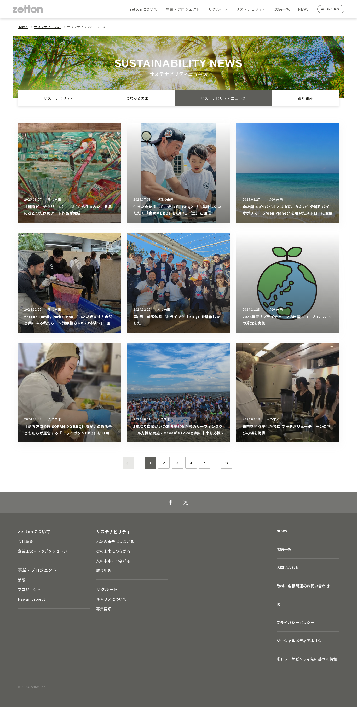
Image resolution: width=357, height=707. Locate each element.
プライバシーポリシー (296, 622)
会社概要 (25, 541)
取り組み (305, 98)
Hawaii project (31, 599)
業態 (21, 579)
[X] (186, 502)
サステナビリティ (251, 9)
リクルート (218, 9)
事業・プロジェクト (183, 9)
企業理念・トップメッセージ (42, 551)
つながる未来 (137, 98)
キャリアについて (111, 599)
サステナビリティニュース (223, 98)
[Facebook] (170, 502)
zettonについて (143, 9)
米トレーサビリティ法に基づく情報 (307, 659)
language (333, 9)
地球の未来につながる (115, 541)
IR (278, 604)
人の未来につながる (113, 560)
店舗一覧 (282, 9)
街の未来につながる (113, 551)
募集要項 (103, 608)
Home (23, 27)
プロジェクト (29, 589)
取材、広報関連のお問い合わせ (303, 585)
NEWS (303, 9)
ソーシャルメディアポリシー (301, 640)
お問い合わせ (288, 567)
